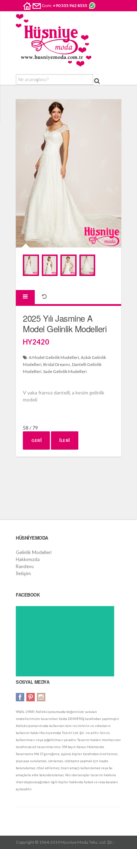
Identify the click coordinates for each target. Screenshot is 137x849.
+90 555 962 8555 (70, 5)
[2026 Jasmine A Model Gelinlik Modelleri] (31, 265)
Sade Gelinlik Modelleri (65, 371)
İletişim (23, 573)
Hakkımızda (28, 559)
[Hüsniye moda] (53, 40)
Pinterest (30, 697)
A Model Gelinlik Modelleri (54, 357)
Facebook (20, 697)
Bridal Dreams (56, 364)
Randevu (25, 566)
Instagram (41, 697)
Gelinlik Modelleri (34, 552)
